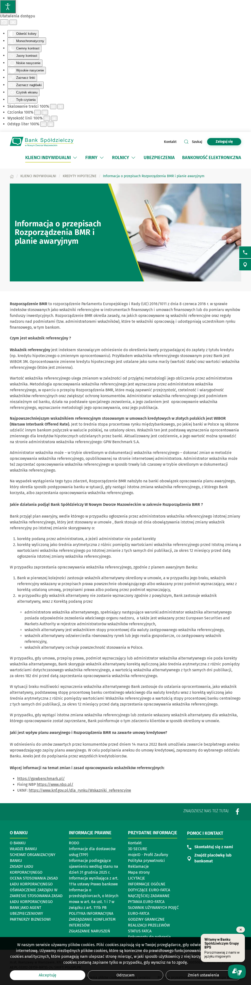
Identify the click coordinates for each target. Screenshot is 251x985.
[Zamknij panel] (13, 22)
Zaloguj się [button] (224, 141)
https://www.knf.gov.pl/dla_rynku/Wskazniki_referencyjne (80, 790)
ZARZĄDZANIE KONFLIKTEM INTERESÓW (92, 922)
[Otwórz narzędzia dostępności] (8, 6)
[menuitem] (51, 157)
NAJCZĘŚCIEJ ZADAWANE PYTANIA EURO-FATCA (149, 898)
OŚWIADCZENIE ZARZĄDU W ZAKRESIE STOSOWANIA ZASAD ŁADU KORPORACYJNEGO (36, 896)
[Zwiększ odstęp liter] (51, 124)
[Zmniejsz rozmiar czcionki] (37, 112)
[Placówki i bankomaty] (245, 264)
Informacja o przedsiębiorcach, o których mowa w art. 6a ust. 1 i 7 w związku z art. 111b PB (93, 899)
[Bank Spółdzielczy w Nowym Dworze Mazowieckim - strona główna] (42, 142)
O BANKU (18, 843)
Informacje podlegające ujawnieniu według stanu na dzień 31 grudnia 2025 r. (93, 866)
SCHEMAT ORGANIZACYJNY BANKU (33, 857)
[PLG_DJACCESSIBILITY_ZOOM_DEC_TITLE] (53, 106)
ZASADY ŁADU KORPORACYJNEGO (26, 869)
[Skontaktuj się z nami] (245, 252)
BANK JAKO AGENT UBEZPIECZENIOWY (26, 910)
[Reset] (4, 22)
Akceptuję (47, 975)
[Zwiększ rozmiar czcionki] (45, 112)
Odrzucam (125, 975)
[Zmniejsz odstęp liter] (43, 124)
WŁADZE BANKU (23, 848)
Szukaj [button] (197, 142)
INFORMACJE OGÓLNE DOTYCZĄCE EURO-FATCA (149, 887)
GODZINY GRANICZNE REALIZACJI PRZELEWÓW (149, 922)
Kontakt (170, 142)
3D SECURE (137, 848)
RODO (74, 843)
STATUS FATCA (139, 931)
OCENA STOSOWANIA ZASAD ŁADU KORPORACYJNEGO (34, 881)
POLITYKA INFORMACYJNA (91, 913)
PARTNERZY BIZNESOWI (30, 919)
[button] (75, 157)
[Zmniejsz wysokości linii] (47, 118)
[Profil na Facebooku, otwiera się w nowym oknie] (237, 811)
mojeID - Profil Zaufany (148, 854)
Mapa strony (139, 872)
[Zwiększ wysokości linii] (54, 118)
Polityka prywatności (146, 860)
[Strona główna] (12, 176)
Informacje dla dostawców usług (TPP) (92, 851)
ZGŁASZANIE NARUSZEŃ (89, 931)
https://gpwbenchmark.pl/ (41, 778)
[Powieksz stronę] (60, 106)
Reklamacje (138, 866)
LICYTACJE (136, 878)
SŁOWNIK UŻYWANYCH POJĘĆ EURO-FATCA (153, 910)
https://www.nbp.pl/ (55, 784)
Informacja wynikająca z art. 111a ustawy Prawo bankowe (93, 881)
